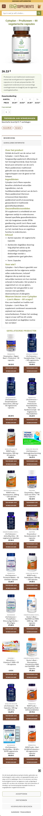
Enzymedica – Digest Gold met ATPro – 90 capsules (32, 495)
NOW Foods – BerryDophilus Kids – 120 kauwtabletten (32, 708)
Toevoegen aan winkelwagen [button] (11, 369)
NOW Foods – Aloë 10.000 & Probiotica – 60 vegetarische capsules (32, 750)
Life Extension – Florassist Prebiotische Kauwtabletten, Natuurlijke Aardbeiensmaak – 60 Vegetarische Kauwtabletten (32, 407)
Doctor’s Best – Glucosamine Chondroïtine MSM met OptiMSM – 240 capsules (32, 664)
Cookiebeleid (15, 812)
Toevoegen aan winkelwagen (19, 118)
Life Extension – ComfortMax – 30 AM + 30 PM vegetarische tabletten (11, 750)
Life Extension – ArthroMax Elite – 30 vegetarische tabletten (11, 536)
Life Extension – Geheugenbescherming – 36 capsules (32, 453)
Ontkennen (21, 800)
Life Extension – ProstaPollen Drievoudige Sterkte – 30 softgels (11, 620)
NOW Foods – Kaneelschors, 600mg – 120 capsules (11, 495)
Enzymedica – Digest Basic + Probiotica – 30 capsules (11, 358)
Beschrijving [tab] (9, 138)
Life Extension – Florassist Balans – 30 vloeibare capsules (11, 577)
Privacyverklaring (25, 812)
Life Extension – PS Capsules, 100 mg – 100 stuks (11, 708)
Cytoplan (18, 128)
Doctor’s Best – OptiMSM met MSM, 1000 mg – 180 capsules (32, 620)
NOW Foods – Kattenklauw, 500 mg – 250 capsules (32, 577)
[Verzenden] (39, 13)
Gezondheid (7, 128)
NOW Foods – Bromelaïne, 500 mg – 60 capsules (11, 453)
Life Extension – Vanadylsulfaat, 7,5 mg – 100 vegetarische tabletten (32, 359)
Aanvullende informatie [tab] (14, 143)
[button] (39, 771)
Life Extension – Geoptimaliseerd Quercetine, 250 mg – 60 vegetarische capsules (11, 404)
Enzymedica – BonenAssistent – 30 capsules (31, 536)
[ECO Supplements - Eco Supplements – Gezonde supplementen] (21, 6)
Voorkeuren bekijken (21, 806)
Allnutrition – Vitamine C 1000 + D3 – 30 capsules (11, 662)
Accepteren (21, 794)
